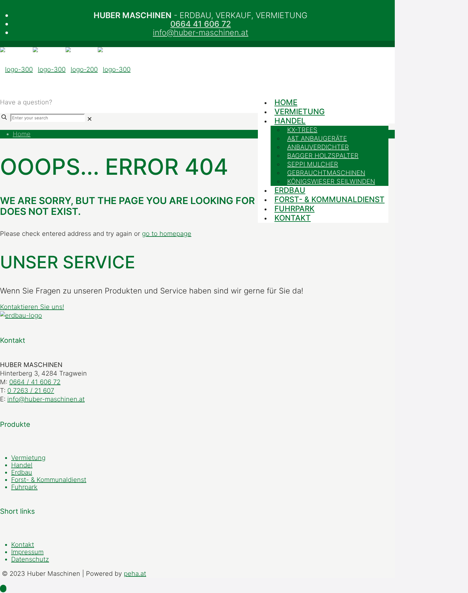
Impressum (27, 552)
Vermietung (28, 458)
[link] (89, 119)
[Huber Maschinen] (65, 69)
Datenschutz (30, 559)
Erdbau (21, 472)
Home (22, 134)
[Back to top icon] (3, 588)
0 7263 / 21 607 (30, 390)
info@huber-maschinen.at (200, 32)
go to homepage (166, 233)
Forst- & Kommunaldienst (48, 480)
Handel (21, 465)
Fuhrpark (24, 487)
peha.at (135, 573)
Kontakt (22, 544)
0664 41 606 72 (200, 24)
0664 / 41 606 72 (34, 382)
